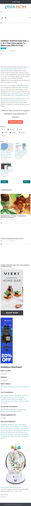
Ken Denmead (4, 380)
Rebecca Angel (4, 395)
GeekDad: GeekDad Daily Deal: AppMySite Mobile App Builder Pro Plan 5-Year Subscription (21, 153)
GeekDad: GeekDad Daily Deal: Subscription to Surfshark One (7, 171)
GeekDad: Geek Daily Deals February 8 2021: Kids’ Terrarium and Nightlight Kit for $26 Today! (5, 181)
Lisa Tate (19, 401)
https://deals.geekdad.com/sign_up (16, 93)
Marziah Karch (7, 397)
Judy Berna (11, 395)
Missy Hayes (19, 409)
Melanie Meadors (11, 399)
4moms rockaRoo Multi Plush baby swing (11, 487)
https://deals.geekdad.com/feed (20, 95)
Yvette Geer (13, 409)
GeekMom (3, 48)
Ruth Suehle (14, 401)
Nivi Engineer (18, 395)
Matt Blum (19, 387)
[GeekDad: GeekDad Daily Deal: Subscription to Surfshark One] (7, 165)
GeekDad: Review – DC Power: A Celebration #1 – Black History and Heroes (14, 216)
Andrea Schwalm (17, 411)
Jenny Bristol (4, 373)
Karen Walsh (25, 401)
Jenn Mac (7, 411)
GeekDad (20, 102)
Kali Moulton (19, 399)
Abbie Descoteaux (5, 409)
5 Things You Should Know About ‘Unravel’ (12, 238)
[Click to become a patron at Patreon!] (15, 122)
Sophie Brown (4, 387)
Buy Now (3, 496)
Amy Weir (5, 403)
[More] (20, 491)
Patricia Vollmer (12, 387)
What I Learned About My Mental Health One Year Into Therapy (27, 181)
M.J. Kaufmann (15, 397)
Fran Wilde (3, 418)
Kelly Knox (13, 240)
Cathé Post (7, 401)
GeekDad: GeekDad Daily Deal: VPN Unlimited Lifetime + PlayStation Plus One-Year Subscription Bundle (7, 154)
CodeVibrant (23, 504)
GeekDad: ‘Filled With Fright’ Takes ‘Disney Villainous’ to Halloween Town (15, 265)
